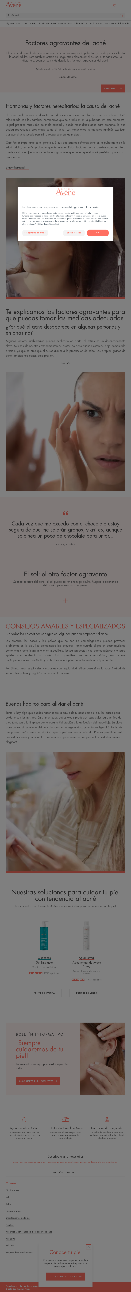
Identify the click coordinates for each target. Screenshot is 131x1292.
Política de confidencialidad (48, 224)
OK (97, 233)
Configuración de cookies (35, 233)
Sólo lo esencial (74, 233)
